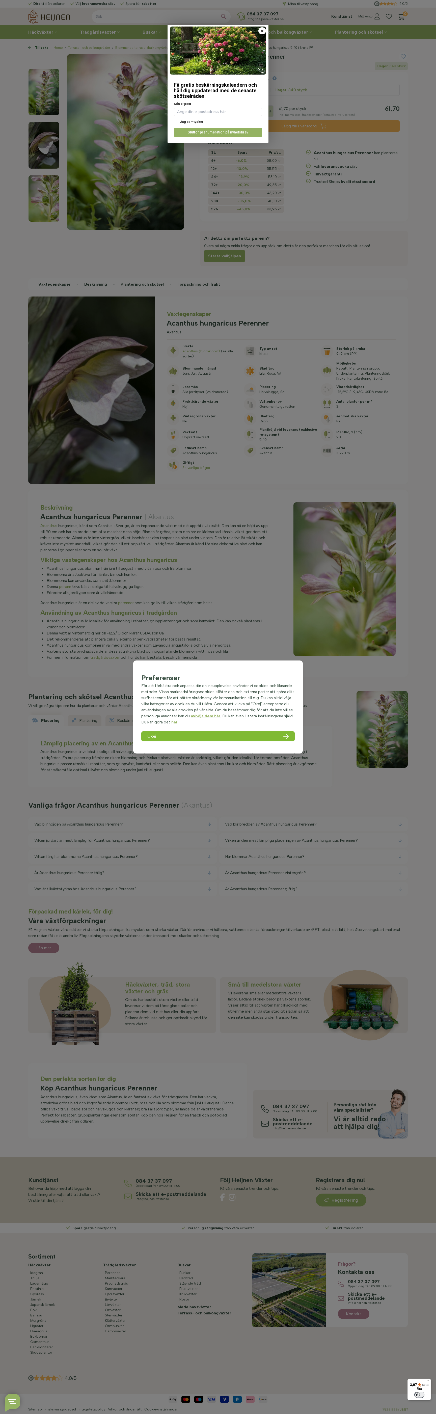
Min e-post (182, 104)
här (174, 722)
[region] (218, 707)
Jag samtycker (191, 122)
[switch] (419, 1395)
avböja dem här (206, 716)
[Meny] (428, 1382)
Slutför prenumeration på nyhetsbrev (218, 132)
